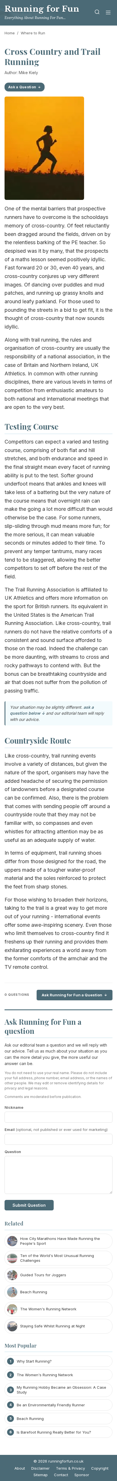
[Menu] (108, 13)
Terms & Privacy (70, 1468)
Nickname (14, 1107)
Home (10, 33)
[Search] (97, 13)
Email (56, 1129)
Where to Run (33, 33)
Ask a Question (22, 87)
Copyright (99, 1468)
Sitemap (41, 1474)
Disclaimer (40, 1468)
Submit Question (29, 1205)
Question (13, 1151)
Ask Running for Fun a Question (72, 995)
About (19, 1468)
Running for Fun (42, 9)
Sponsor (81, 1474)
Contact (61, 1474)
